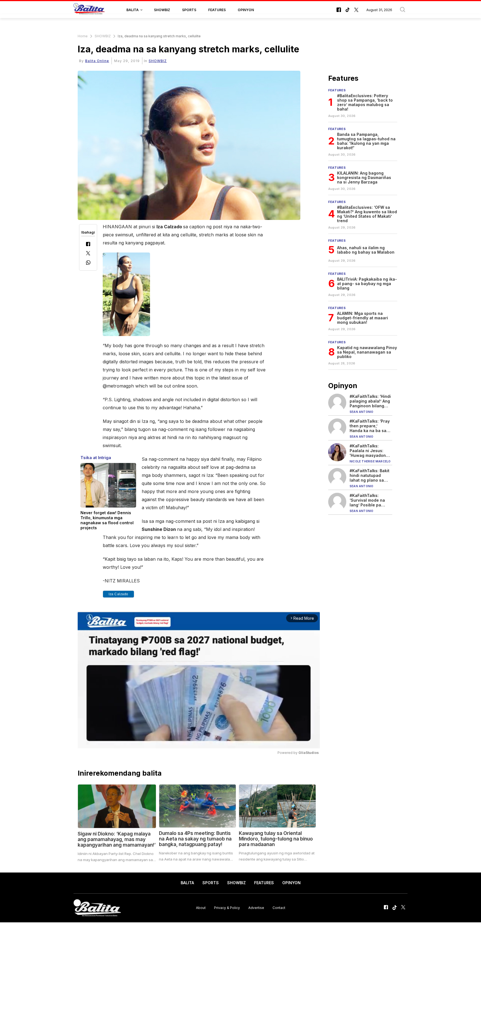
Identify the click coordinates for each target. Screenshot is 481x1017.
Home (83, 36)
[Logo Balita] (89, 10)
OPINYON (246, 10)
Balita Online (97, 61)
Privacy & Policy (227, 908)
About (201, 908)
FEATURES (217, 10)
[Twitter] (88, 253)
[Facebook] (88, 244)
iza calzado (118, 594)
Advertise (256, 908)
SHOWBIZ (162, 10)
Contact (279, 908)
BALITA (132, 10)
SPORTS (189, 10)
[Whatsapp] (88, 263)
